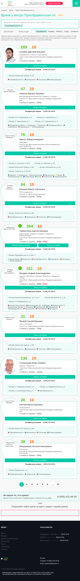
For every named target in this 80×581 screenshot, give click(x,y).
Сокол (38, 177)
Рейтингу (59, 31)
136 (24, 358)
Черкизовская (24, 127)
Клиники (4, 536)
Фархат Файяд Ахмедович (31, 139)
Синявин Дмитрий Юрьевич (32, 52)
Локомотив (42, 125)
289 (24, 47)
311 (29, 268)
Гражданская (22, 175)
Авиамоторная (14, 259)
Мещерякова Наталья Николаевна (35, 446)
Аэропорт (12, 175)
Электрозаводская (55, 79)
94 (23, 184)
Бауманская (26, 259)
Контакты (4, 549)
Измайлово (32, 125)
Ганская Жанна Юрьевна (31, 405)
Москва (42, 558)
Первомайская (52, 307)
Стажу (66, 31)
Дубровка (46, 305)
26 (23, 400)
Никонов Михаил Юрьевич (31, 93)
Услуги (3, 544)
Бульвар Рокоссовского (17, 125)
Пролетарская (29, 309)
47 (23, 89)
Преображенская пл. (16, 79)
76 (23, 135)
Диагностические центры (9, 538)
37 (58, 484)
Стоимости (74, 31)
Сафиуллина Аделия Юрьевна (33, 231)
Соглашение (5, 546)
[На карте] (40, 513)
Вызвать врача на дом (20, 245)
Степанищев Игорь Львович (32, 363)
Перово (59, 175)
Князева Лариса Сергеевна (32, 189)
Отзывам (51, 31)
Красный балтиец (36, 175)
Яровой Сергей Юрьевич (31, 321)
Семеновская (31, 79)
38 (23, 441)
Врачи (3, 533)
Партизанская (49, 175)
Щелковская (53, 309)
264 (29, 226)
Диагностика (5, 541)
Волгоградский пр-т (34, 305)
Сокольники (42, 79)
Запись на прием (40, 66)
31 (23, 316)
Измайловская (57, 305)
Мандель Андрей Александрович (34, 273)
